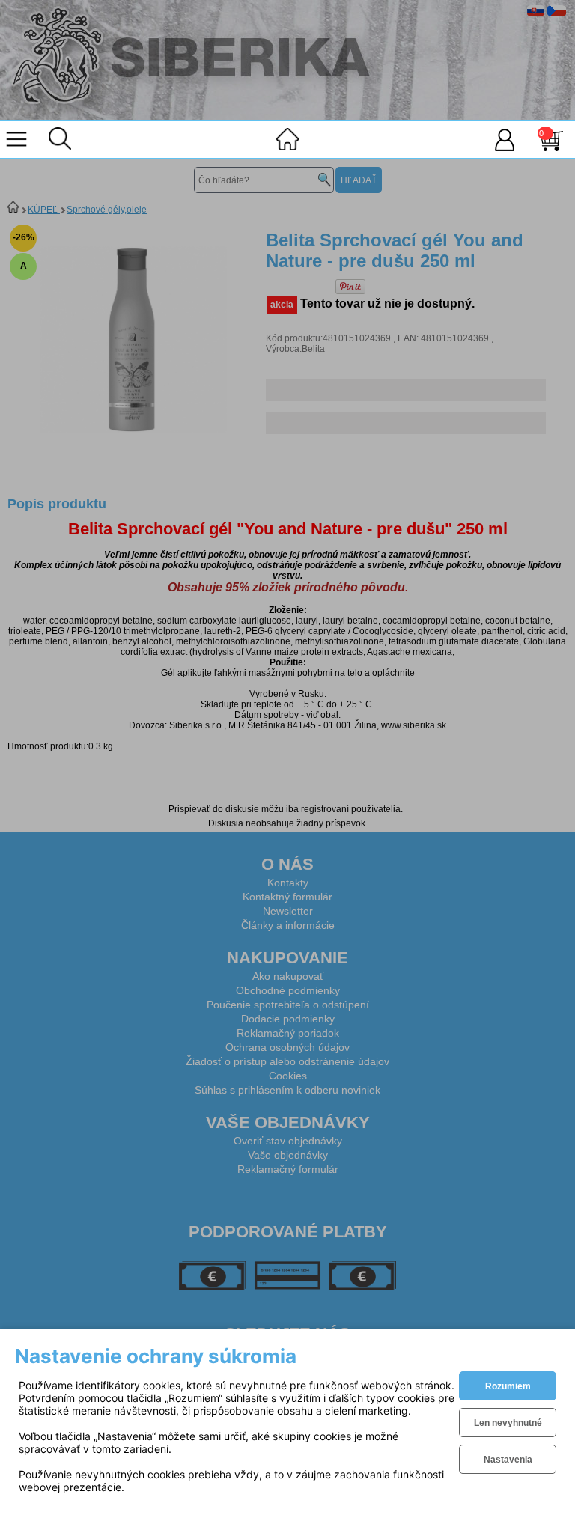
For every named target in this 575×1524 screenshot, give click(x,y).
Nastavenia (508, 1459)
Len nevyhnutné (508, 1423)
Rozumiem (508, 1386)
